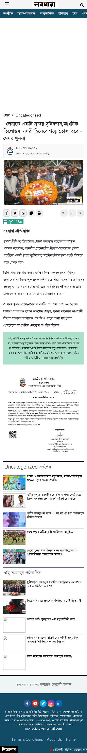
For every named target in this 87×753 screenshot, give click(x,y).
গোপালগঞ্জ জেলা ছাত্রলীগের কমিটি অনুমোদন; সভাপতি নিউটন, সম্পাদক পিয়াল (53, 640)
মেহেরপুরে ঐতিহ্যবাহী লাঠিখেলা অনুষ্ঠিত (50, 532)
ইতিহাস (63, 13)
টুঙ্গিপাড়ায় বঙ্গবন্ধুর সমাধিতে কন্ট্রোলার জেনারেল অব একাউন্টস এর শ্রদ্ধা (54, 584)
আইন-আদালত (26, 13)
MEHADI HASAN (26, 148)
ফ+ (64, 213)
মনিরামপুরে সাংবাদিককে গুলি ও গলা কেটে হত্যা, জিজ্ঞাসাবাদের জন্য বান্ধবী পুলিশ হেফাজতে (55, 497)
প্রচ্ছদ (6, 115)
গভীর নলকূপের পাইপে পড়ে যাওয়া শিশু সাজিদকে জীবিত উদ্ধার (55, 515)
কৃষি (75, 13)
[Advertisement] (43, 67)
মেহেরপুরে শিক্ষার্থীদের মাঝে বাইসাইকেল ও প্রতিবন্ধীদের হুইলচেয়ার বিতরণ (52, 552)
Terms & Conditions (27, 739)
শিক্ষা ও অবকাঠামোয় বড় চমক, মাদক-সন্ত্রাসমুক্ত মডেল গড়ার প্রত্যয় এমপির (54, 478)
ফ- (72, 213)
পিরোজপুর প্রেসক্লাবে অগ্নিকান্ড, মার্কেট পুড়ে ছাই (54, 601)
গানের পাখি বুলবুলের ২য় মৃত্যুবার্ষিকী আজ (51, 619)
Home (71, 739)
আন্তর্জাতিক (47, 13)
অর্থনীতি (8, 13)
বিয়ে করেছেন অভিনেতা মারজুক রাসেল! (49, 656)
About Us (54, 739)
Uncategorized (28, 115)
